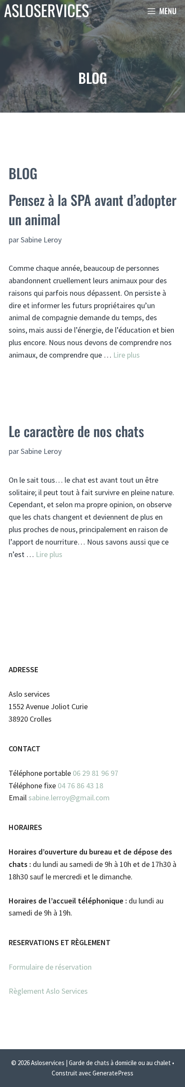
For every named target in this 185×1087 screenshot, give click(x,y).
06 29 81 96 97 (95, 773)
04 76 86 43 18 (80, 785)
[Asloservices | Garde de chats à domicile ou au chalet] (46, 10)
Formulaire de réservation (50, 967)
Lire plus (126, 355)
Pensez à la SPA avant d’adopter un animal (92, 209)
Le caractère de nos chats (76, 431)
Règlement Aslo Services (48, 991)
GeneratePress (112, 1073)
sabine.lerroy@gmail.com (69, 797)
